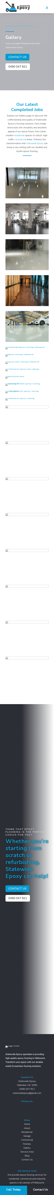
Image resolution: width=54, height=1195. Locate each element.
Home (27, 1124)
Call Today (13, 1190)
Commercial (27, 1140)
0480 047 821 (17, 67)
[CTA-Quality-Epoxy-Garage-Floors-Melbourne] (27, 443)
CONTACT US (17, 57)
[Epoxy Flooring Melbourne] (27, 197)
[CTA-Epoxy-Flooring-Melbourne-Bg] (27, 551)
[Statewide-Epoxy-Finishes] (27, 658)
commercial (20, 139)
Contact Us (27, 1159)
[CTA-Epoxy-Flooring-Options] (27, 479)
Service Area (27, 1151)
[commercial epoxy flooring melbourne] (27, 305)
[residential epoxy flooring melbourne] (24, 347)
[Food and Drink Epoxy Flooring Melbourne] (27, 390)
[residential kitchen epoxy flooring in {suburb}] (27, 623)
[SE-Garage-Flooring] (27, 587)
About (27, 1128)
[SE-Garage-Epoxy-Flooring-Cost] (27, 407)
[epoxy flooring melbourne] (19, 354)
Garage (27, 1136)
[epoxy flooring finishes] (27, 269)
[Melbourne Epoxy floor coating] (22, 368)
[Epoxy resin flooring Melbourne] (22, 361)
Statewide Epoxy (34, 143)
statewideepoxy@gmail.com (27, 1093)
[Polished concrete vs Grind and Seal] (27, 233)
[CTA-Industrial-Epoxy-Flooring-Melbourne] (27, 515)
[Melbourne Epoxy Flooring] (19, 398)
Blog (27, 1155)
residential (19, 135)
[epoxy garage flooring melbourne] (27, 341)
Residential (27, 1132)
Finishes (27, 1144)
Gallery (27, 1147)
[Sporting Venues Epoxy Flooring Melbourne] (27, 383)
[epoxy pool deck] (14, 376)
